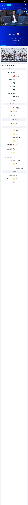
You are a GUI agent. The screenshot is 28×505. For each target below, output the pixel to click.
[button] (24, 5)
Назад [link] (4, 8)
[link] (9, 5)
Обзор (3, 43)
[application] (14, 18)
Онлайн (9, 43)
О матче (14, 43)
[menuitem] (10, 5)
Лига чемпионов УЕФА (3, 5)
